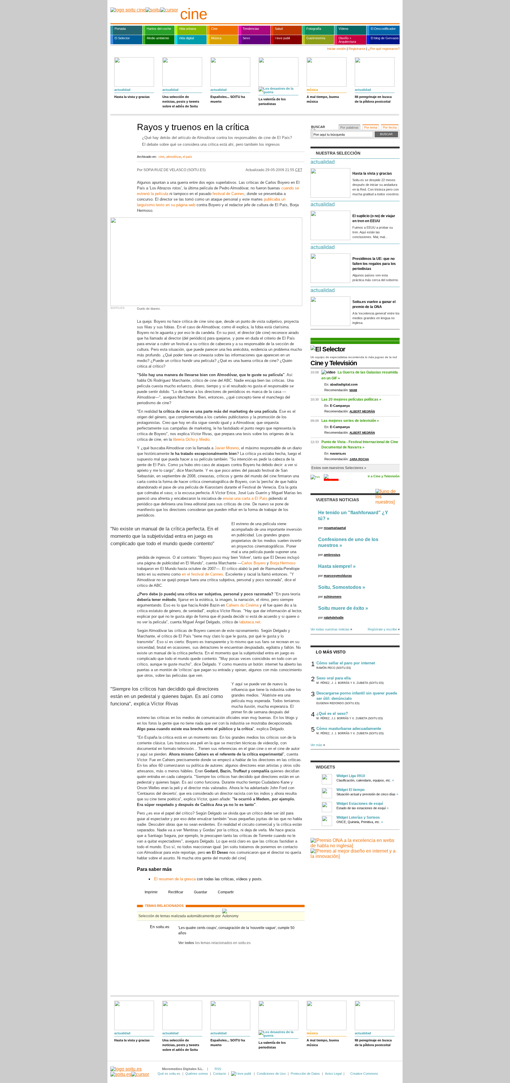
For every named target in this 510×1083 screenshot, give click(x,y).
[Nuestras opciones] (241, 1073)
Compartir (226, 892)
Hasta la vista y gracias (132, 97)
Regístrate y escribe (382, 629)
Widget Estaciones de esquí (359, 804)
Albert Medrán (362, 411)
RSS (218, 1069)
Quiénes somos (196, 1073)
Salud (279, 28)
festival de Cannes (228, 193)
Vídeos (344, 28)
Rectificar (175, 892)
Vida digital (186, 38)
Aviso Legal (333, 1073)
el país (187, 156)
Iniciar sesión (336, 48)
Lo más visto (331, 652)
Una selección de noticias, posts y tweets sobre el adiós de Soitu (180, 101)
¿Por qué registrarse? (384, 48)
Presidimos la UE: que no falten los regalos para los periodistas (374, 264)
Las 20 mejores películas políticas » (351, 399)
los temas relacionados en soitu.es (214, 943)
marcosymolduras (338, 575)
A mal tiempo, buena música (323, 99)
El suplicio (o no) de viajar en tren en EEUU (373, 218)
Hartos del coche (159, 28)
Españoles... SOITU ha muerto (227, 99)
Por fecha (390, 127)
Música (216, 38)
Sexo (246, 38)
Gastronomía (315, 38)
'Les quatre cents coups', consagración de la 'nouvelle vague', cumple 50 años (236, 930)
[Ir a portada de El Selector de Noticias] (327, 349)
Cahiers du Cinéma (242, 605)
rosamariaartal (335, 528)
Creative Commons (364, 1073)
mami (353, 390)
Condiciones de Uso (271, 1073)
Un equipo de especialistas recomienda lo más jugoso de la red (353, 357)
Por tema (370, 127)
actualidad (122, 89)
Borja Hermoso (282, 563)
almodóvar (173, 156)
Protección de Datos (305, 1073)
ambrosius (332, 554)
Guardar (200, 892)
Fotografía (313, 28)
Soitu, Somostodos (339, 587)
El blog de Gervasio (385, 38)
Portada (120, 28)
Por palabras (349, 127)
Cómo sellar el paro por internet (345, 663)
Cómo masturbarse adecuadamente (348, 728)
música (312, 89)
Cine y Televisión (333, 363)
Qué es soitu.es (169, 1073)
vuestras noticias (337, 499)
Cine (214, 28)
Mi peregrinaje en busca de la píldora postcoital (373, 99)
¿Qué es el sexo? (332, 713)
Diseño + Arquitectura (347, 39)
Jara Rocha (359, 459)
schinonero (332, 596)
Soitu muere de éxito (341, 608)
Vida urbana (187, 28)
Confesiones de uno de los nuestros (348, 542)
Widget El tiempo (350, 790)
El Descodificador (383, 28)
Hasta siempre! (335, 566)
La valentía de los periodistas (272, 101)
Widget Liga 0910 (350, 776)
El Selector (122, 38)
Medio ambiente (158, 38)
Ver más (316, 745)
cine (193, 13)
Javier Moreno (227, 448)
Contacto (219, 1073)
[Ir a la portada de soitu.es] (129, 1071)
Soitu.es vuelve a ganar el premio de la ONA (373, 304)
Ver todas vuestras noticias (329, 629)
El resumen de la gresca (175, 879)
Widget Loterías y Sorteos (358, 817)
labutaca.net (249, 622)
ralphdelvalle (334, 617)
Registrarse (357, 48)
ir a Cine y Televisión (384, 476)
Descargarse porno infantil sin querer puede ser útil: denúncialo (356, 696)
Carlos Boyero (253, 563)
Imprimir (151, 892)
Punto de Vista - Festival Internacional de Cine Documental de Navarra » (359, 444)
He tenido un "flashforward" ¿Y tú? (353, 515)
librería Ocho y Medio (191, 439)
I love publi (282, 38)
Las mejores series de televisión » (350, 421)
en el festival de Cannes (202, 574)
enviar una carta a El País (245, 498)
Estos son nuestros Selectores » (338, 468)
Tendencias (251, 28)
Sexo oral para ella (333, 678)
